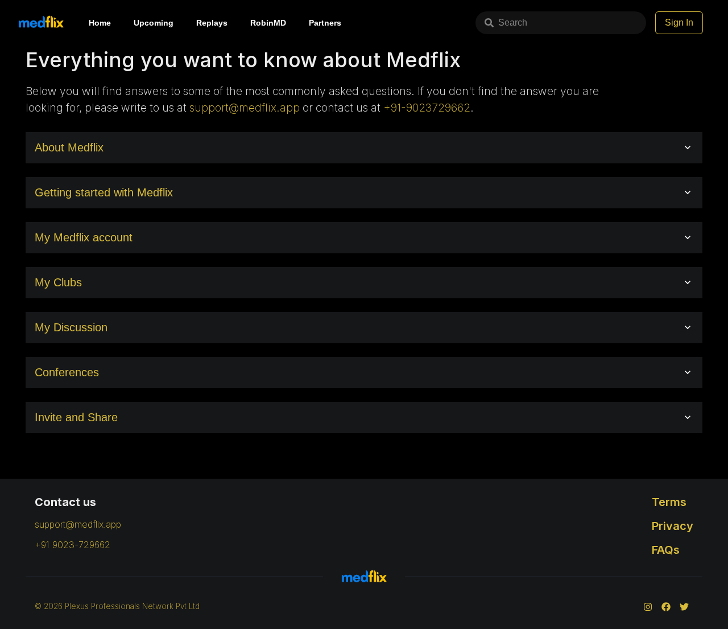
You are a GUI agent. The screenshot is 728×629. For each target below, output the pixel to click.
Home (100, 22)
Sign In (679, 22)
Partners (325, 22)
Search (512, 22)
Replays (212, 22)
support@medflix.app (244, 107)
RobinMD (268, 22)
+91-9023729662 (426, 107)
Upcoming (153, 22)
